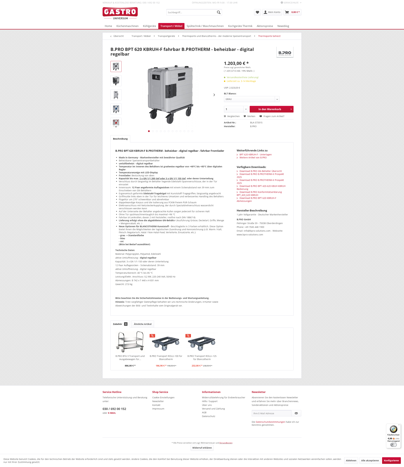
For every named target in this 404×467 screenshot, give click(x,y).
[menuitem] (194, 12)
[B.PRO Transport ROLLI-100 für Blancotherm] (166, 342)
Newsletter (158, 401)
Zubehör (119, 324)
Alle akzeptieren (370, 460)
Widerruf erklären (202, 447)
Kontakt (156, 405)
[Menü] (399, 425)
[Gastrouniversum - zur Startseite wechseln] (120, 13)
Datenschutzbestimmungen (270, 421)
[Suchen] (218, 12)
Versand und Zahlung (213, 408)
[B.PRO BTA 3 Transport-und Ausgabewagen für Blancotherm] (130, 342)
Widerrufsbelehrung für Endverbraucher (223, 397)
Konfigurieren (391, 460)
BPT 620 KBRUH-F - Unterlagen (255, 154)
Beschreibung (120, 138)
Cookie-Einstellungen (163, 397)
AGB (204, 412)
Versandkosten (225, 442)
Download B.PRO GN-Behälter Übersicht (260, 171)
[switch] (393, 445)
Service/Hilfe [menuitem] (291, 2)
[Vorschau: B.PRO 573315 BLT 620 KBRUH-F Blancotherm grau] (116, 66)
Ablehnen (351, 460)
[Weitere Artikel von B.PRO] (285, 52)
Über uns (207, 405)
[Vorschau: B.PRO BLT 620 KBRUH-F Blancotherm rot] (116, 123)
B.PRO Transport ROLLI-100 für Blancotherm (166, 358)
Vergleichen (233, 116)
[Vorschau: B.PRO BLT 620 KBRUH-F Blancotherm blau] (116, 109)
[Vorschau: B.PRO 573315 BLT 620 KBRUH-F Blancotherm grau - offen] (116, 80)
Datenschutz (208, 416)
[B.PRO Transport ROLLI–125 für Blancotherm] (202, 342)
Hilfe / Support (209, 401)
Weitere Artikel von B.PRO (253, 157)
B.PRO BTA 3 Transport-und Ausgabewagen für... (130, 358)
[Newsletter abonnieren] (296, 413)
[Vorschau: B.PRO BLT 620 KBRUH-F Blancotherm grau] (116, 94)
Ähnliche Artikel (143, 324)
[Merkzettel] (257, 12)
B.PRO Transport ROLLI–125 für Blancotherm (202, 358)
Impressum (158, 408)
